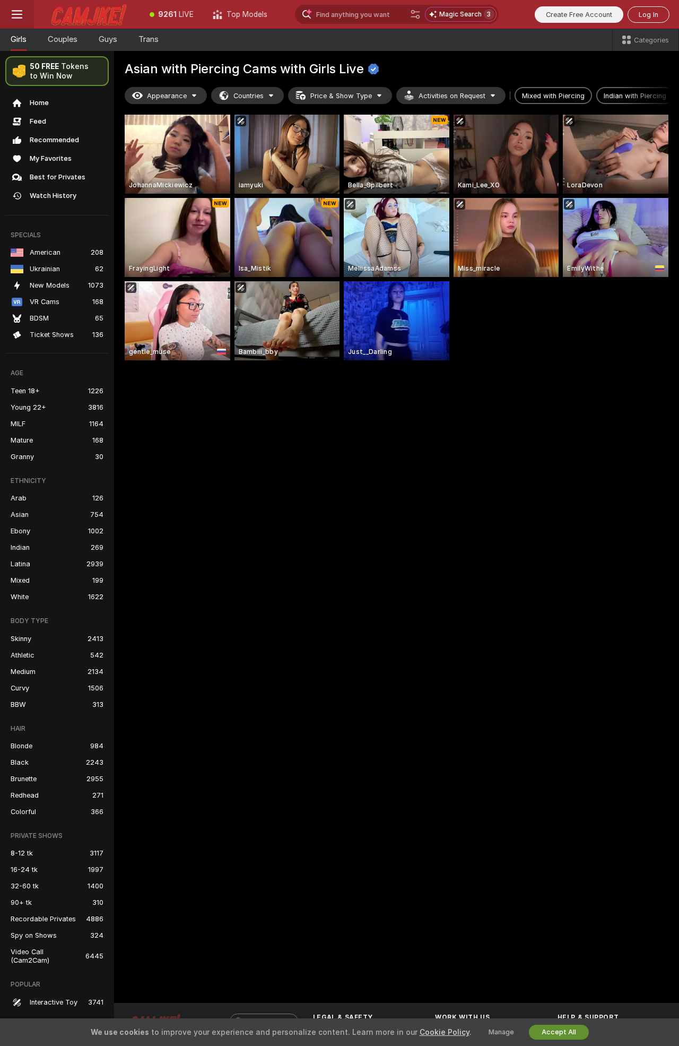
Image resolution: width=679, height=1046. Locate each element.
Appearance (167, 96)
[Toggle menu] (17, 14)
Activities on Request (452, 96)
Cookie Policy (444, 1032)
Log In (648, 15)
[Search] (415, 14)
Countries (248, 96)
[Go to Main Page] (87, 14)
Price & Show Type (341, 96)
